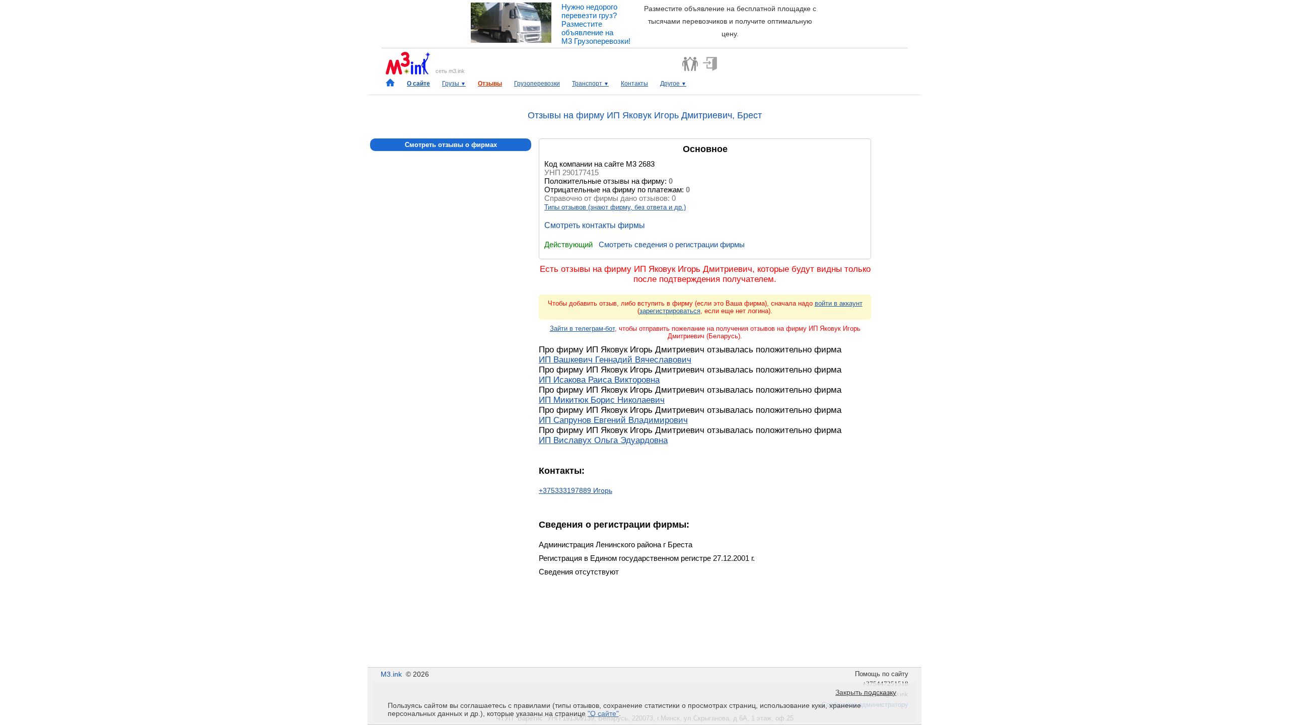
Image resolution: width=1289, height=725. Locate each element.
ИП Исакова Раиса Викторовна (599, 380)
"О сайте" (603, 713)
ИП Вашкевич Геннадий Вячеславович (615, 360)
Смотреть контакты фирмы (594, 225)
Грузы (454, 83)
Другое (673, 83)
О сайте (418, 83)
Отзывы (490, 83)
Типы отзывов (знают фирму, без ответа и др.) (615, 207)
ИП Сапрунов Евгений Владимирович (613, 420)
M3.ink (391, 674)
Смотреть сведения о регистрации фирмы (672, 244)
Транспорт (590, 83)
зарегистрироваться (669, 311)
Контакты (634, 83)
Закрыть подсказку (865, 692)
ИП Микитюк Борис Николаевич (602, 400)
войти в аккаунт (839, 303)
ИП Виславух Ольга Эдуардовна (603, 440)
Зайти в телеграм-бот (582, 328)
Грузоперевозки (537, 83)
